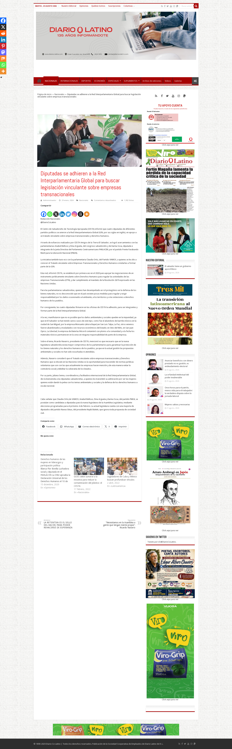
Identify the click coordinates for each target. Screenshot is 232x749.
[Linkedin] (62, 212)
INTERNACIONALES (69, 81)
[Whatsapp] (50, 212)
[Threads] (80, 212)
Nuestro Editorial (69, 6)
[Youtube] (171, 6)
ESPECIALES (113, 81)
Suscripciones (114, 6)
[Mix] (3, 58)
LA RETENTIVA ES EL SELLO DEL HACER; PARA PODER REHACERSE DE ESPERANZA (58, 524)
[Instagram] (74, 212)
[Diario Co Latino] (116, 35)
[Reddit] (3, 33)
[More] (86, 212)
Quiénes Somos (98, 6)
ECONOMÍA (99, 81)
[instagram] (174, 6)
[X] (56, 212)
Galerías (178, 81)
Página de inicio (44, 94)
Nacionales (59, 94)
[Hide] (1, 77)
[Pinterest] (3, 46)
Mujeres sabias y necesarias (177, 404)
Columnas (128, 6)
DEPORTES (86, 81)
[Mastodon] (3, 52)
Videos (168, 81)
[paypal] (177, 6)
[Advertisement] (116, 67)
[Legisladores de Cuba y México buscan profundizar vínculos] (122, 466)
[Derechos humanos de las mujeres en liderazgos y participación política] (57, 473)
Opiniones (83, 6)
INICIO (39, 80)
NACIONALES (51, 81)
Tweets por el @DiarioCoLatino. (161, 542)
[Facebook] (165, 6)
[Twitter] (167, 6)
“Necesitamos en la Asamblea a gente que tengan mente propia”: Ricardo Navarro (119, 524)
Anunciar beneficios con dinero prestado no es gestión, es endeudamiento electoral (179, 363)
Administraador (49, 200)
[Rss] (162, 6)
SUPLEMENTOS (130, 81)
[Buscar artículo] (196, 6)
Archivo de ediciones (152, 81)
